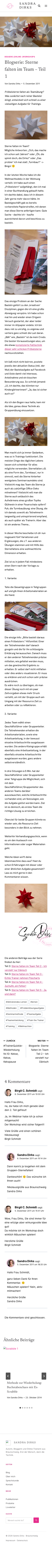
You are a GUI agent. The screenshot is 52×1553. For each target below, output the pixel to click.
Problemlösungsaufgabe (32, 1008)
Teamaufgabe (34, 1014)
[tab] (20, 1408)
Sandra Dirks (14, 83)
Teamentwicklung (15, 1020)
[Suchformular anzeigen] (39, 6)
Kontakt (9, 1484)
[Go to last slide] (8, 1376)
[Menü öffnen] (46, 6)
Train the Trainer (35, 1020)
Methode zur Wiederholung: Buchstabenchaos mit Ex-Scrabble (24, 1387)
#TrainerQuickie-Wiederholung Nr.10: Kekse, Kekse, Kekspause (13, 1051)
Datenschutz (22, 1540)
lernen (34, 1002)
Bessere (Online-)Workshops (20, 57)
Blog (8, 1472)
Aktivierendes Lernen (16, 1002)
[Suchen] (36, 1520)
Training (10, 1026)
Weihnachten (25, 1026)
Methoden (11, 1008)
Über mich (10, 1476)
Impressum (10, 1540)
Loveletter (10, 1507)
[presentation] (26, 1362)
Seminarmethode (14, 1014)
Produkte (10, 1503)
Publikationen (12, 1499)
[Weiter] (44, 1376)
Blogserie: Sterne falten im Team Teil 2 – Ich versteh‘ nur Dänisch (39, 1051)
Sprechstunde (12, 1480)
